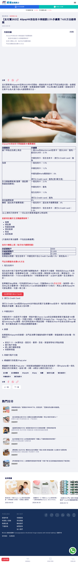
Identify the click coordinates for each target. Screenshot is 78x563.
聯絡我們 (20, 523)
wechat (68, 515)
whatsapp (63, 515)
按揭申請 (5, 518)
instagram (52, 515)
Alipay (34, 373)
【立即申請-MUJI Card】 (13, 294)
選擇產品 (27, 561)
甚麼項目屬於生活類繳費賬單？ (18, 38)
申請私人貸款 (6, 520)
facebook (46, 515)
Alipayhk (25, 373)
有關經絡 (20, 518)
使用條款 (4, 536)
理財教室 (5, 16)
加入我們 (20, 529)
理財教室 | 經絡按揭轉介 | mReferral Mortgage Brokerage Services (10, 2)
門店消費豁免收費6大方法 (15, 44)
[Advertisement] (39, 63)
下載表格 (5, 526)
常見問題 (20, 520)
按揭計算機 (50, 561)
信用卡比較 (50, 373)
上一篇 (6, 387)
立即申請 (5, 559)
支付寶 (5, 373)
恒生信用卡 (62, 373)
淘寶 (41, 373)
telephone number (74, 515)
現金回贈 (57, 283)
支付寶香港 (15, 373)
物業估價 (73, 561)
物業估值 (5, 523)
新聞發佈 (20, 526)
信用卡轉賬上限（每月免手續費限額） (19, 41)
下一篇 (16, 387)
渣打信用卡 (18, 376)
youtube (57, 515)
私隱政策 (12, 536)
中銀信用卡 (7, 376)
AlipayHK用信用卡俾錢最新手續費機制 (19, 36)
